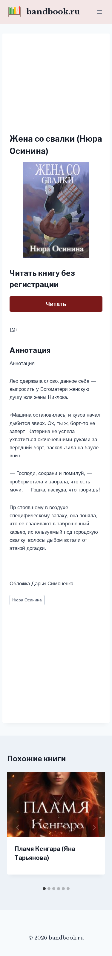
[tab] (44, 888)
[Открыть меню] (99, 11)
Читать (56, 304)
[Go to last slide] (18, 827)
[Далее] (94, 827)
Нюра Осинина (27, 600)
